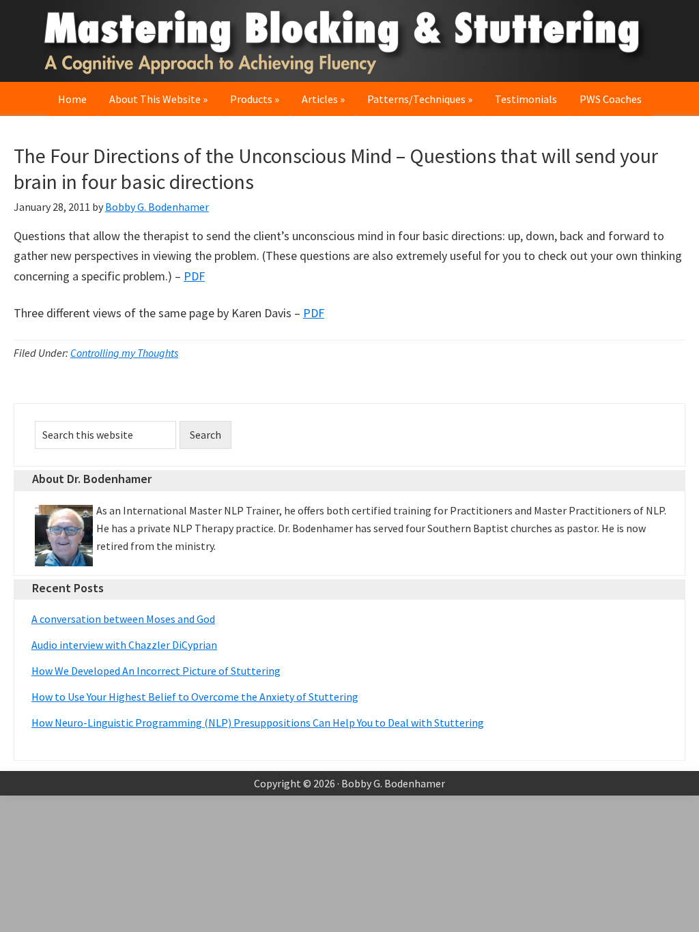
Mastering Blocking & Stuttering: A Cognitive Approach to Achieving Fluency (349, 41)
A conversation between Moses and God (123, 619)
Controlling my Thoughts (124, 353)
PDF (194, 276)
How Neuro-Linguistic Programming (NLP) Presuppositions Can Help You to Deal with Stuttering (257, 722)
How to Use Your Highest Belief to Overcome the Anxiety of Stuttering (194, 696)
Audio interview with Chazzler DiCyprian (124, 645)
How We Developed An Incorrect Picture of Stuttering (156, 671)
